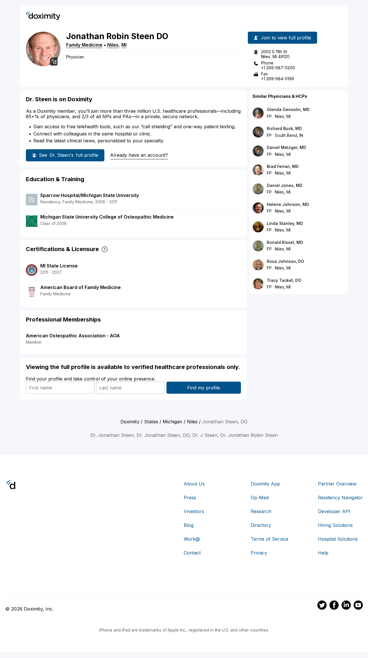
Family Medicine (84, 45)
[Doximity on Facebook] (334, 606)
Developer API (334, 511)
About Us (194, 484)
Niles (112, 45)
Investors (194, 511)
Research (261, 511)
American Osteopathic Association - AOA (73, 335)
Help (323, 553)
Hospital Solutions (338, 539)
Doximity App (265, 484)
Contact (192, 553)
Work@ (192, 539)
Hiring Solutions (335, 525)
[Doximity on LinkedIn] (346, 606)
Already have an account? (139, 155)
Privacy (259, 553)
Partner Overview (337, 484)
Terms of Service (269, 539)
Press (190, 497)
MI (123, 45)
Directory (261, 525)
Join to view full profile (286, 38)
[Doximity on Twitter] (322, 606)
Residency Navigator (340, 497)
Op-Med (260, 497)
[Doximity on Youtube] (358, 606)
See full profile (68, 155)
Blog (188, 525)
